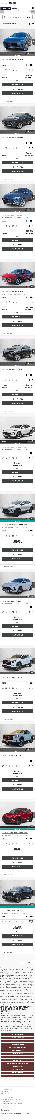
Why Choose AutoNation (7, 1097)
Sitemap (16, 1111)
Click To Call (17, 89)
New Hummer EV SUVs (17, 1050)
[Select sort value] (32, 23)
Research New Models (6, 1089)
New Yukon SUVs (17, 1060)
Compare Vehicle (9, 101)
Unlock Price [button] (17, 85)
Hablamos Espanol (5, 1101)
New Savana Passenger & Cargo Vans (17, 1063)
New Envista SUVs (18, 1066)
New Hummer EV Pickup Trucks (17, 1047)
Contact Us (3, 1095)
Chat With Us (17, 93)
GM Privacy (20, 1111)
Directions (15, 8)
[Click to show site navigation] (32, 8)
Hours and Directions (6, 1093)
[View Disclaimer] (16, 70)
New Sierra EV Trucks (17, 1044)
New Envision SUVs (17, 1076)
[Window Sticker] (32, 70)
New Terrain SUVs (17, 1053)
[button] (5, 8)
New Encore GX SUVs (17, 1069)
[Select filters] (29, 24)
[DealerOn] (5, 1110)
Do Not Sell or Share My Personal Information (12, 1103)
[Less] (17, 80)
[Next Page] (24, 962)
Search (28, 17)
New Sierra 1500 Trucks (17, 1038)
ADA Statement (4, 1091)
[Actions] (32, 59)
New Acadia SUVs (17, 1057)
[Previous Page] (21, 962)
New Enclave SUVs (17, 1073)
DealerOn (12, 1111)
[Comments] (30, 70)
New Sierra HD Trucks (17, 1041)
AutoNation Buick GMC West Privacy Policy (11, 1099)
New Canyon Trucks (17, 1034)
